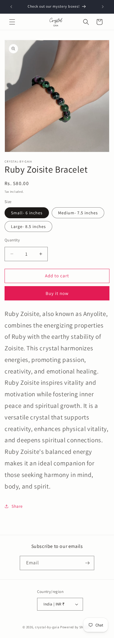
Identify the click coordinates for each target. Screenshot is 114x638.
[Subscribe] (87, 563)
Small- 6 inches (27, 213)
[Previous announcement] (11, 6)
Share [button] (17, 506)
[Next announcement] (102, 6)
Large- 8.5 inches (28, 226)
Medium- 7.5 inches (78, 213)
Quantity (12, 240)
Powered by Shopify (76, 627)
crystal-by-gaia (47, 627)
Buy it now (57, 293)
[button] (12, 22)
